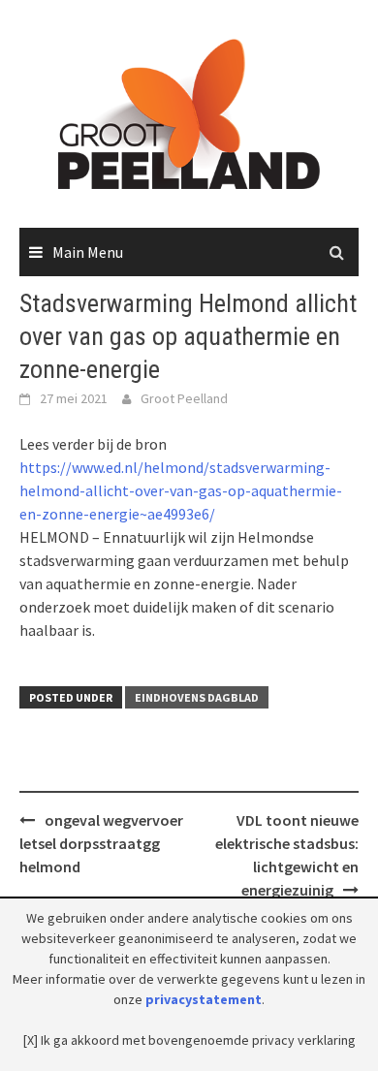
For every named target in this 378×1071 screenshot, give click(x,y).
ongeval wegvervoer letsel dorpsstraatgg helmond (101, 843)
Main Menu (87, 252)
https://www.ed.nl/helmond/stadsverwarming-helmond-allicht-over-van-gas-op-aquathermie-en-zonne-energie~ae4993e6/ (180, 490)
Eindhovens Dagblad (197, 697)
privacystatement (203, 999)
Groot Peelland (184, 398)
